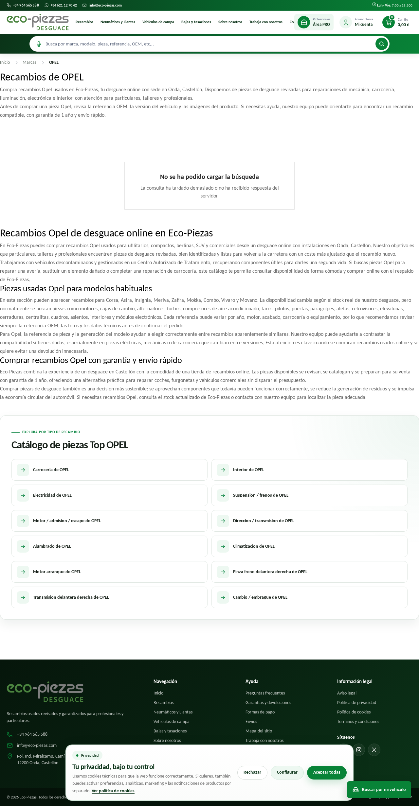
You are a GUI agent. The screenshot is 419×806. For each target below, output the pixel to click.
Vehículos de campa (158, 22)
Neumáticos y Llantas (117, 22)
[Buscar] (381, 44)
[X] (374, 750)
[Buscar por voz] (38, 43)
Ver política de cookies (113, 791)
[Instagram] (359, 750)
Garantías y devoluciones (268, 702)
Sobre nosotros (230, 22)
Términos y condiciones (358, 721)
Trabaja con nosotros (265, 22)
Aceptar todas (326, 772)
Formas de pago (260, 712)
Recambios (84, 22)
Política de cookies (354, 712)
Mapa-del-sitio (259, 731)
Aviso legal (346, 693)
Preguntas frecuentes (265, 693)
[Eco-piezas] (38, 22)
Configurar (287, 772)
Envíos (251, 721)
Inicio (158, 693)
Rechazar (252, 772)
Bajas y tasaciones (196, 22)
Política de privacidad (356, 702)
